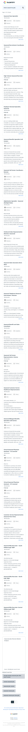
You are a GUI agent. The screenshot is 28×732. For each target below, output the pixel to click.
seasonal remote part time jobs (11, 695)
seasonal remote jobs (9, 690)
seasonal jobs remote (9, 686)
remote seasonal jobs (9, 681)
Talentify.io (15, 717)
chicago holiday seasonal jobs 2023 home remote (12, 676)
